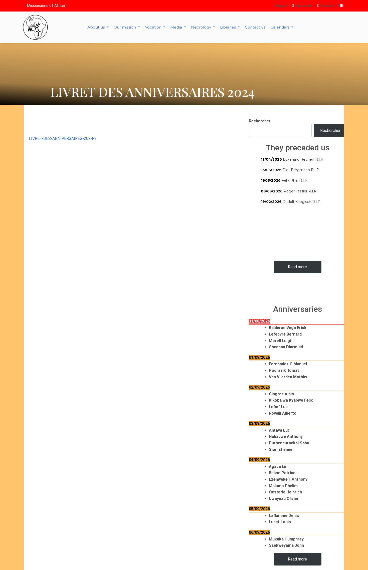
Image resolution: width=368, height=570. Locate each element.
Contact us (255, 27)
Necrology (201, 27)
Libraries (228, 27)
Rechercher (260, 121)
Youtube (327, 5)
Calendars (280, 27)
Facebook (303, 5)
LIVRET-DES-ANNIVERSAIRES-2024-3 (63, 138)
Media (176, 27)
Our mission (125, 27)
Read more (297, 266)
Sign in (281, 5)
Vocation (153, 27)
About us (96, 27)
